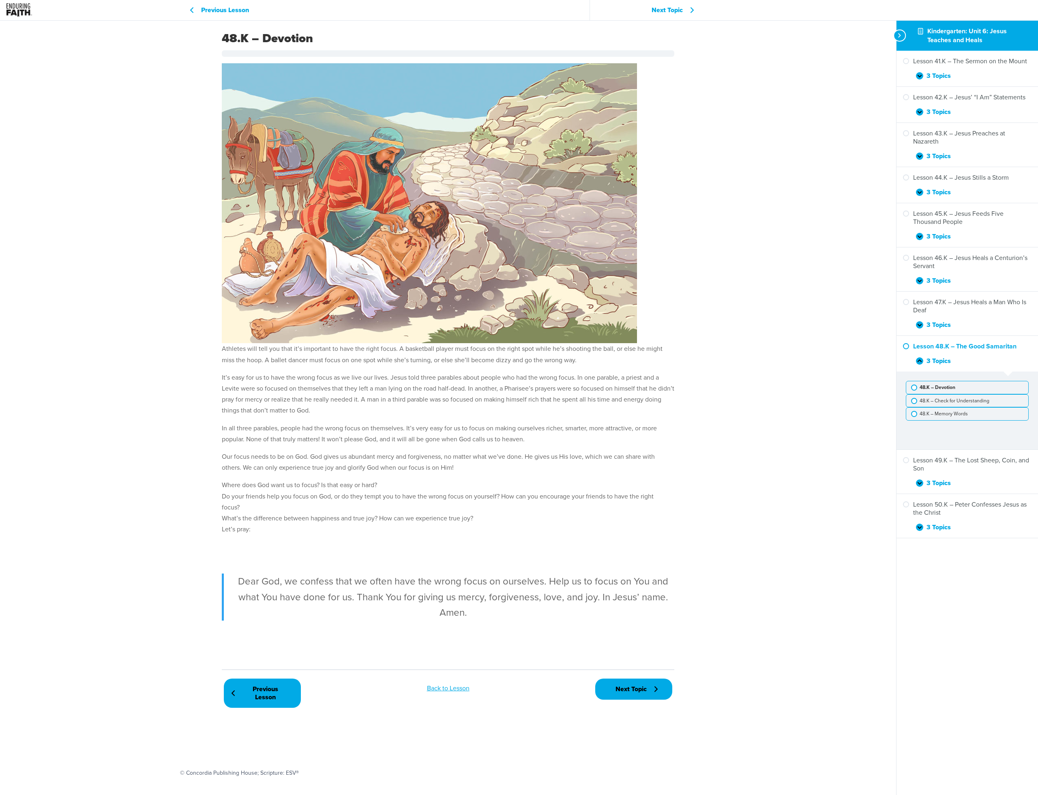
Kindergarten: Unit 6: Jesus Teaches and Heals (967, 35)
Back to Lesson (448, 688)
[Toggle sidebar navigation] (898, 35)
